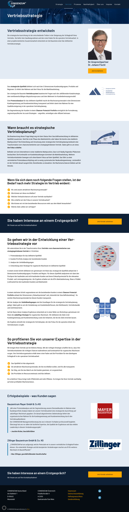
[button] (4, 508)
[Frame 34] (105, 444)
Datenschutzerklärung (75, 494)
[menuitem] (59, 4)
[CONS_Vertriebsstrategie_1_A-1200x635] (105, 137)
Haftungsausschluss (75, 496)
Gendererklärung (74, 499)
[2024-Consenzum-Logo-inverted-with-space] (16, 4)
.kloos (28, 509)
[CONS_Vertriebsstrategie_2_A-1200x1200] (105, 256)
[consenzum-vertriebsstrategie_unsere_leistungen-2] (105, 308)
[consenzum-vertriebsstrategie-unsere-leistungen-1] (102, 91)
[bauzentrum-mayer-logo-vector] (105, 411)
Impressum (72, 491)
